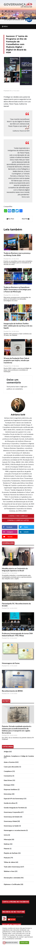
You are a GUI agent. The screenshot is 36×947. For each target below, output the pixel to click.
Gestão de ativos (9, 803)
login (22, 386)
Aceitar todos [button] (24, 942)
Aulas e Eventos (9, 762)
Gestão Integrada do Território (14, 807)
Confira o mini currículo (18, 516)
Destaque (7, 785)
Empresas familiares (10, 789)
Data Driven (8, 780)
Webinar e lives (9, 871)
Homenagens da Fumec (11, 663)
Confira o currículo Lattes (18, 520)
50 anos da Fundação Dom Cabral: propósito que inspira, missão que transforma (16, 361)
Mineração (7, 839)
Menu (5, 26)
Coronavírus (8, 776)
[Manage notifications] (4, 942)
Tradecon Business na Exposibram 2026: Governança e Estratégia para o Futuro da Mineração (17, 290)
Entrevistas (7, 794)
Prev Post (11, 219)
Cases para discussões (11, 767)
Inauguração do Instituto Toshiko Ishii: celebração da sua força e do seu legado (18, 326)
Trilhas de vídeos (9, 862)
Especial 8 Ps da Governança (13, 798)
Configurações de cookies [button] (10, 942)
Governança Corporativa (12, 812)
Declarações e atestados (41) (13, 878)
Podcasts (7, 857)
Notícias (6, 844)
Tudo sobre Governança (12, 867)
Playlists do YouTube (11, 853)
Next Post (25, 219)
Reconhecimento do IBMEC (12, 691)
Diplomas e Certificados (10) (13, 884)
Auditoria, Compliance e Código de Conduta (19, 756)
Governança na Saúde (11, 826)
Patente (6, 848)
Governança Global (10, 821)
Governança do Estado (11, 817)
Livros (6, 835)
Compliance (8, 771)
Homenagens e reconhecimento (15, 830)
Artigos (6, 751)
